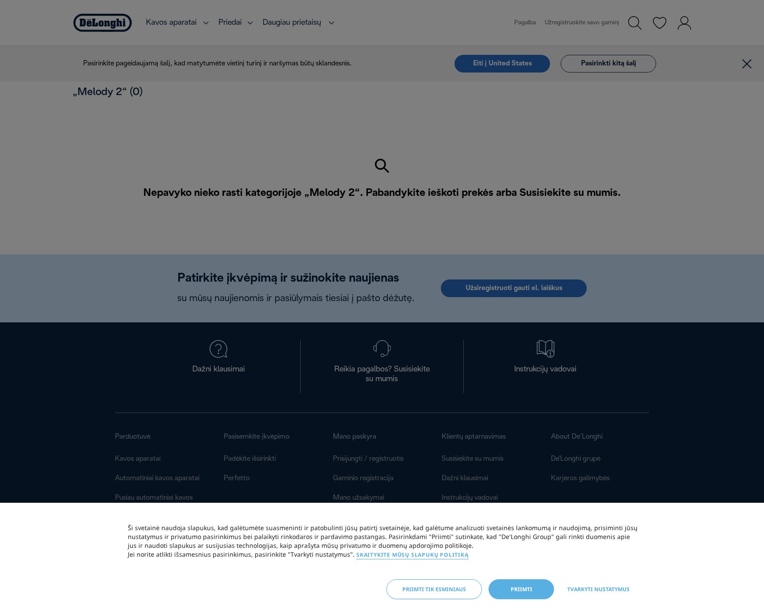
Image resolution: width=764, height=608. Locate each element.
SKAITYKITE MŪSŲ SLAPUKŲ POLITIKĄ (412, 554)
